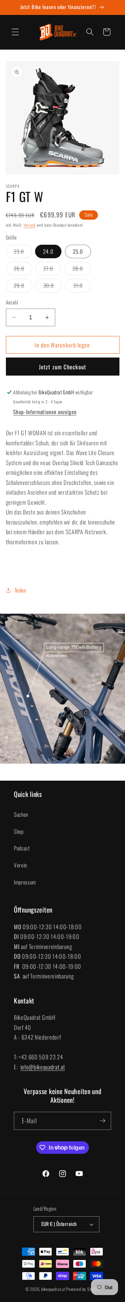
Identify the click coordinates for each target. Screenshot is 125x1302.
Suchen (21, 814)
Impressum (25, 882)
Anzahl (12, 302)
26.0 (23, 269)
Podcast (22, 848)
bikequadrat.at (53, 1289)
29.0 (23, 286)
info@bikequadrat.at (42, 1066)
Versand (30, 225)
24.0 (48, 251)
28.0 (82, 269)
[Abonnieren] (102, 1121)
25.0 (78, 251)
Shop (19, 831)
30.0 (52, 286)
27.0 (52, 269)
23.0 (23, 252)
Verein (20, 865)
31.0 (82, 286)
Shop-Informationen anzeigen (44, 411)
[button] (15, 32)
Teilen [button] (20, 590)
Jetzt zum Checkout (62, 366)
